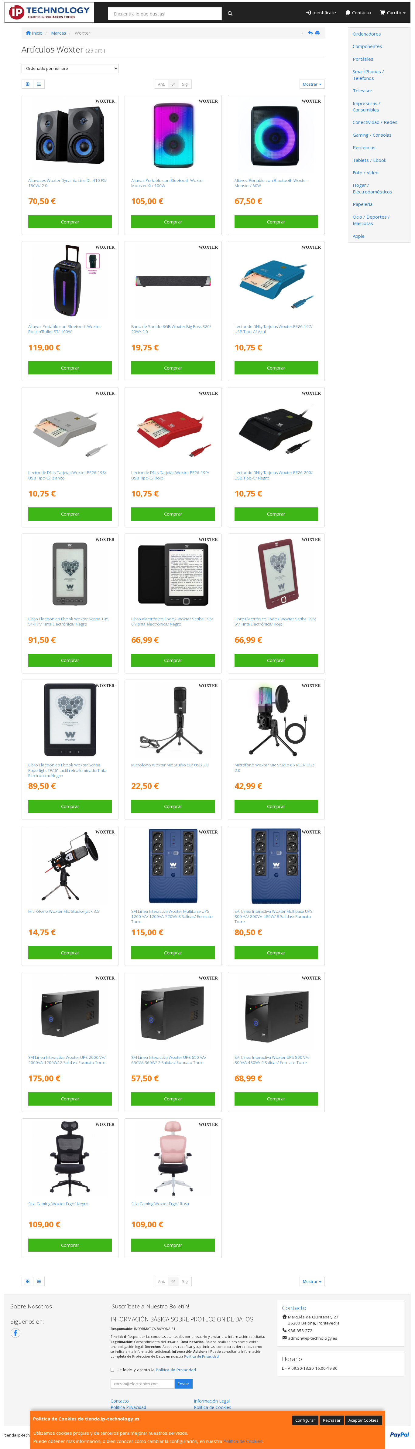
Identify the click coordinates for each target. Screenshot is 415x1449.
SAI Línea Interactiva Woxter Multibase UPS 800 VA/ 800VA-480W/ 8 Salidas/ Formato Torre (274, 917)
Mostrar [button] (310, 84)
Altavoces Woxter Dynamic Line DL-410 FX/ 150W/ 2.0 (67, 183)
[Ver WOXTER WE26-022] (173, 720)
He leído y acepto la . (157, 1369)
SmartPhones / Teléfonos (368, 74)
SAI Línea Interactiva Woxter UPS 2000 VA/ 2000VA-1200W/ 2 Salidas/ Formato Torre (67, 1060)
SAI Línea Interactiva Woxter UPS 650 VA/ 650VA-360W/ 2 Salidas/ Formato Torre (168, 1060)
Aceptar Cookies (363, 1420)
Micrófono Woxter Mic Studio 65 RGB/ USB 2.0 (274, 767)
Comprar (70, 222)
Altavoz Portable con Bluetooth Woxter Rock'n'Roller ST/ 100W (64, 329)
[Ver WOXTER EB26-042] (173, 574)
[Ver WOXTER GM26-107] (70, 1158)
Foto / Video (366, 172)
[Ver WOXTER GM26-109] (173, 1158)
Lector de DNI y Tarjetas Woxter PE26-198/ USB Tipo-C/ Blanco (67, 475)
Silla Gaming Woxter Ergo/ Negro (58, 1203)
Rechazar (332, 1420)
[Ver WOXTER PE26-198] (70, 427)
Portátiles (363, 59)
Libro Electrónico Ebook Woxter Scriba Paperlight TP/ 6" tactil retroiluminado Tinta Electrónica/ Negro (67, 770)
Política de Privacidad (201, 1356)
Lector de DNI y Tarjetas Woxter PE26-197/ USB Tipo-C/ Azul (274, 329)
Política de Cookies (242, 1441)
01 (173, 84)
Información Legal (212, 1401)
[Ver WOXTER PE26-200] (276, 427)
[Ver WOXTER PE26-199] (173, 427)
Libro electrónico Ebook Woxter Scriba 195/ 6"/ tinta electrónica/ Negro (172, 621)
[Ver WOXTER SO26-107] (276, 135)
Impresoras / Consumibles (366, 106)
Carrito (394, 12)
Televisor (362, 90)
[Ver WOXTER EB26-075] (70, 720)
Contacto (361, 12)
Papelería (362, 204)
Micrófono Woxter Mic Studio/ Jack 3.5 (63, 911)
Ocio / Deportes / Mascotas (371, 220)
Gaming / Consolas (372, 135)
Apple (359, 236)
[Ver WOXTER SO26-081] (173, 281)
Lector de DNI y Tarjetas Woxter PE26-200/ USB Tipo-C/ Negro (274, 475)
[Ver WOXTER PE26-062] (173, 1012)
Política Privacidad (128, 1407)
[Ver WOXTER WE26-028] (276, 720)
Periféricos (364, 147)
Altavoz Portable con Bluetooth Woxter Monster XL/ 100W (167, 183)
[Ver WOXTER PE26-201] (276, 866)
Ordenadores (367, 34)
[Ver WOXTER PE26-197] (276, 281)
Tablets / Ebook (369, 160)
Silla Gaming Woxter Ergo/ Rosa (160, 1203)
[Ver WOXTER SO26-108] (173, 135)
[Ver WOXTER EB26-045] (276, 574)
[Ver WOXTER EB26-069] (70, 574)
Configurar (305, 1420)
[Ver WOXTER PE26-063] (276, 1012)
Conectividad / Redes (375, 122)
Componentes (367, 46)
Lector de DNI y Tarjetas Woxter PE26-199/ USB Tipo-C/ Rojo (170, 475)
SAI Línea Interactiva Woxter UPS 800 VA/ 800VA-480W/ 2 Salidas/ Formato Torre (272, 1060)
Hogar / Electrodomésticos (372, 188)
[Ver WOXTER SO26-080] (70, 281)
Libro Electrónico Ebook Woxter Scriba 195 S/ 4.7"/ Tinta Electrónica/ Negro (68, 621)
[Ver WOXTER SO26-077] (70, 135)
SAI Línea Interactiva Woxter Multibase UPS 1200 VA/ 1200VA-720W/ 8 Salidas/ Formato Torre (172, 917)
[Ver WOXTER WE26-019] (70, 866)
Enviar (183, 1383)
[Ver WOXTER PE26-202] (173, 866)
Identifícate (323, 12)
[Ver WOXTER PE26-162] (70, 1012)
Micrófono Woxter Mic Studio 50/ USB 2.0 (170, 765)
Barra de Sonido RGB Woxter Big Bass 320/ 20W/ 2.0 (171, 329)
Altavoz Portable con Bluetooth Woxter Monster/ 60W (271, 183)
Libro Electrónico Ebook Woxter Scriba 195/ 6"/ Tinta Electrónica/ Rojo (275, 621)
